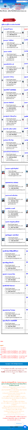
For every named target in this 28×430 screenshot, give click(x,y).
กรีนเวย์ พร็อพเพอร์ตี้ (10, 416)
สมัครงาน (17, 418)
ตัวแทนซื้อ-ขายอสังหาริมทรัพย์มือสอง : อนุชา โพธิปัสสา (14, 351)
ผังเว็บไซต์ (22, 418)
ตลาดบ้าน (3, 347)
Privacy (19, 420)
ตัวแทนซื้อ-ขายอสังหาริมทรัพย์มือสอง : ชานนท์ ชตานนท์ (14, 356)
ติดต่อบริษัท (11, 418)
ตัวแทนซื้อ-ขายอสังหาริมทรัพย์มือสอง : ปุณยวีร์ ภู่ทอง (13, 357)
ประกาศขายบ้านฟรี (11, 420)
